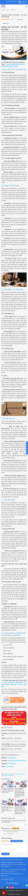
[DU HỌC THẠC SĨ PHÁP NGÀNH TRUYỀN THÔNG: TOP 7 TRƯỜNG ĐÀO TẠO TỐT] (7, 802)
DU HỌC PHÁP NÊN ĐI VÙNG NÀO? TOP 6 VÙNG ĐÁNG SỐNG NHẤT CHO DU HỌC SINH (14, 684)
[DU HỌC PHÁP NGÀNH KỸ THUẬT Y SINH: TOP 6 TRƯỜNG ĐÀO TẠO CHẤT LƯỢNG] (7, 784)
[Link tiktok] (4, 887)
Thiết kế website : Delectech (14, 894)
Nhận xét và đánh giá (6, 838)
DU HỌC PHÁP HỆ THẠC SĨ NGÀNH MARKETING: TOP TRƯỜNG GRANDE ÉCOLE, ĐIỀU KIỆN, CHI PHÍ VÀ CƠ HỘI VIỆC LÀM (19, 793)
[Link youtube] (10, 887)
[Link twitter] (7, 887)
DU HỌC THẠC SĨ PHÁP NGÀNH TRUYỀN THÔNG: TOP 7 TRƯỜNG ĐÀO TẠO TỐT (7, 809)
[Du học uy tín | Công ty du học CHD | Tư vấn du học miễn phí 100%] (3, 6)
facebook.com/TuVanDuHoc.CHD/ (17, 760)
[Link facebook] (2, 887)
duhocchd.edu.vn (11, 757)
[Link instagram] (13, 887)
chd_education (12, 763)
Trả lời (5, 833)
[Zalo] (26, 885)
